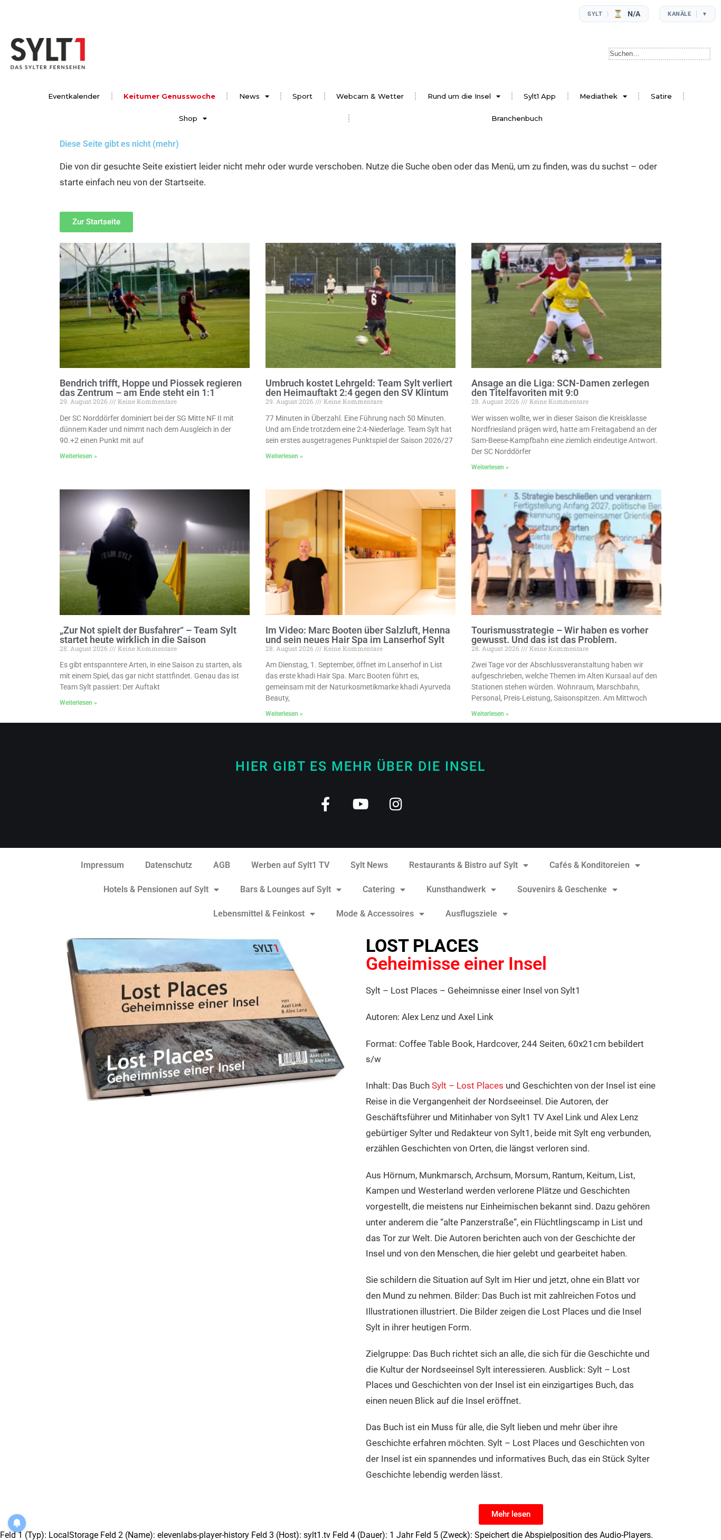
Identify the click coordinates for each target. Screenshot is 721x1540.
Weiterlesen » (78, 456)
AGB (221, 865)
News (249, 96)
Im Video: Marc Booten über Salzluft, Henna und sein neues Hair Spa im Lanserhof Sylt (357, 635)
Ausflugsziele (471, 914)
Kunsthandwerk (456, 889)
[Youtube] (361, 804)
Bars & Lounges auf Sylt (285, 889)
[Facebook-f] (325, 804)
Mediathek (599, 96)
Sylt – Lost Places (468, 1085)
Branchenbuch (517, 118)
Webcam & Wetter (370, 96)
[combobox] (659, 54)
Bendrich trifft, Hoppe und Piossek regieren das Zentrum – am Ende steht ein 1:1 (151, 387)
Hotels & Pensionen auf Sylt (155, 889)
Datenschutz (168, 865)
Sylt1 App (540, 96)
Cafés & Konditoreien (589, 865)
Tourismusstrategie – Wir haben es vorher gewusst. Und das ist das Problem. (559, 635)
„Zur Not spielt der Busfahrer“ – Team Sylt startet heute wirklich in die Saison (148, 635)
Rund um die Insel (459, 96)
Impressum (102, 865)
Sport (302, 96)
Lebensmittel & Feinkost (259, 914)
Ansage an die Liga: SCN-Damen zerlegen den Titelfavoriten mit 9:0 (560, 387)
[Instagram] (396, 804)
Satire (661, 96)
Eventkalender (74, 96)
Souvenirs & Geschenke (562, 889)
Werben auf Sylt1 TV (290, 865)
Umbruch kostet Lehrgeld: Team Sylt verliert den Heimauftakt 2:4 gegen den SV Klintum (358, 387)
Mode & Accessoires (375, 914)
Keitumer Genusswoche (169, 96)
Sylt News (369, 865)
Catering (379, 889)
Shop (188, 118)
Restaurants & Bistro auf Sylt (463, 865)
